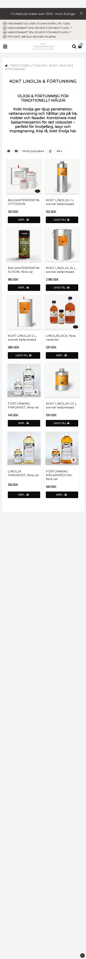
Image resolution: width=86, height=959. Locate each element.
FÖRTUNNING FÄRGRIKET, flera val (23, 405)
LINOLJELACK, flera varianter (61, 337)
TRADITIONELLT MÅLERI (28, 65)
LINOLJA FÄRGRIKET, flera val (23, 473)
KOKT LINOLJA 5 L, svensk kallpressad (22, 337)
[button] (80, 47)
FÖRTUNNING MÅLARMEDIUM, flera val (59, 475)
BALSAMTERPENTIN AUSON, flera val (23, 270)
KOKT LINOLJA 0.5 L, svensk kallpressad (61, 405)
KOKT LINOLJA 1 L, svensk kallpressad (60, 202)
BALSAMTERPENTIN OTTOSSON (23, 202)
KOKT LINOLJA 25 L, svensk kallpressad (61, 270)
